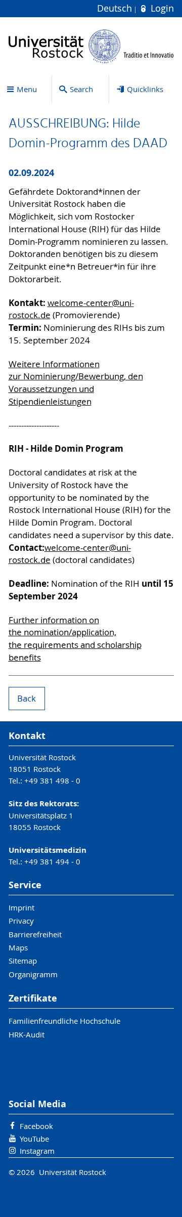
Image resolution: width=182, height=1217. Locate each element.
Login (160, 8)
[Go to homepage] (91, 46)
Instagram (37, 1151)
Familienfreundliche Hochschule (64, 1021)
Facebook (36, 1126)
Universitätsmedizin (47, 850)
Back (26, 698)
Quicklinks (145, 89)
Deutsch (115, 8)
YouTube (34, 1139)
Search (81, 89)
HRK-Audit (26, 1034)
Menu (27, 89)
